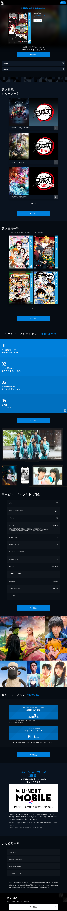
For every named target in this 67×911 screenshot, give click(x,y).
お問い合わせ (26, 901)
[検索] (58, 2)
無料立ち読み (37, 20)
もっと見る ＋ (33, 203)
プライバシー (19, 901)
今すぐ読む (33, 55)
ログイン (63, 2)
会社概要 (13, 901)
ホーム (8, 901)
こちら (34, 530)
